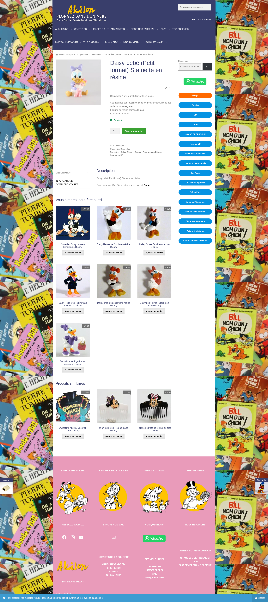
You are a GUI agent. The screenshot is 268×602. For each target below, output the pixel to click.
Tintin (195, 124)
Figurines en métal (143, 29)
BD (195, 115)
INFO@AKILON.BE (154, 577)
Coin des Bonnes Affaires (195, 241)
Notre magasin (154, 42)
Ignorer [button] (261, 598)
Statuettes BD (116, 155)
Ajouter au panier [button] (72, 253)
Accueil (62, 54)
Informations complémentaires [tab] (67, 183)
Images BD (99, 29)
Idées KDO (111, 42)
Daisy (123, 152)
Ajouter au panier (134, 130)
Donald (138, 152)
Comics (195, 105)
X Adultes (93, 42)
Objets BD (80, 29)
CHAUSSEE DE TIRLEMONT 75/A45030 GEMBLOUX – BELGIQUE (195, 561)
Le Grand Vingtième (195, 182)
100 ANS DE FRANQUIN (195, 134)
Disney (130, 152)
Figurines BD (84, 54)
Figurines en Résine (152, 152)
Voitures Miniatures (195, 202)
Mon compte (131, 42)
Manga (195, 95)
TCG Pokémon (180, 29)
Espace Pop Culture (68, 42)
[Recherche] (207, 66)
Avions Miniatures (195, 231)
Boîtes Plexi (195, 192)
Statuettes (96, 54)
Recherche (183, 61)
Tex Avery (195, 173)
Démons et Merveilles (195, 153)
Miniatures (118, 29)
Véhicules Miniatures (195, 211)
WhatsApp (197, 81)
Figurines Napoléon (195, 221)
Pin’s (163, 29)
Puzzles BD (195, 144)
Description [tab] (63, 173)
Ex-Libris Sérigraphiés (195, 163)
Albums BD (61, 29)
